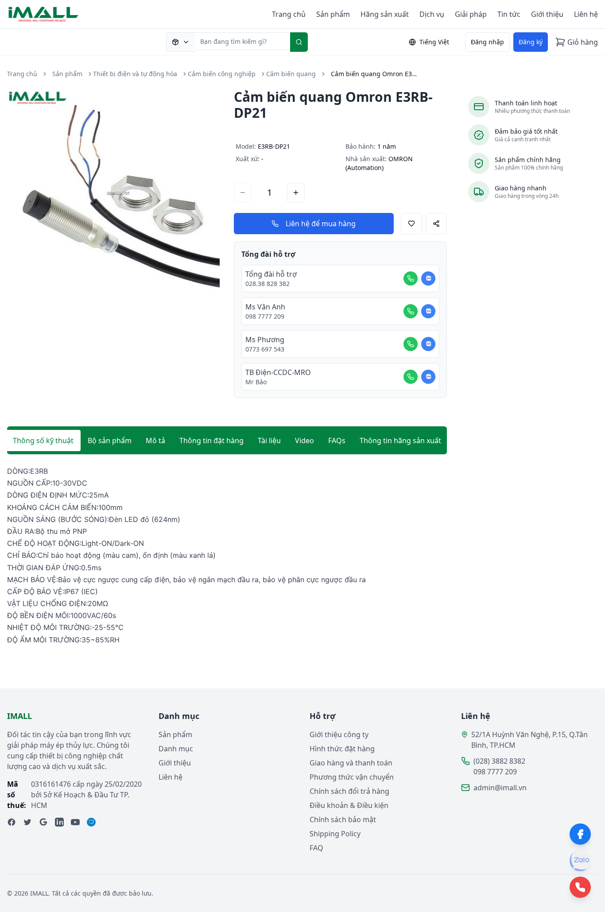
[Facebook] (580, 834)
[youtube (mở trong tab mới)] (75, 822)
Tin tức (508, 14)
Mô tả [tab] (155, 440)
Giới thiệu (547, 14)
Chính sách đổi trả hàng (349, 791)
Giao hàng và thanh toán (351, 763)
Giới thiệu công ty (339, 734)
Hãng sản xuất (385, 14)
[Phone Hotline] (580, 887)
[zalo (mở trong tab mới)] (91, 822)
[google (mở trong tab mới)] (43, 822)
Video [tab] (304, 440)
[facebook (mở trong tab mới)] (11, 822)
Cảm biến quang (291, 74)
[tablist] (227, 440)
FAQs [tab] (336, 440)
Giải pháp (471, 14)
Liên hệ (586, 14)
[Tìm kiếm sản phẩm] (180, 42)
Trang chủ (289, 14)
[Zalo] (580, 860)
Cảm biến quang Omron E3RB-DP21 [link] (375, 74)
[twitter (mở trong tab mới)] (27, 822)
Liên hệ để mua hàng (321, 223)
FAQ (316, 848)
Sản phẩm (333, 14)
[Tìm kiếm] (299, 42)
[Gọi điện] (410, 278)
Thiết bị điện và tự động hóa (135, 74)
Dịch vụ (431, 14)
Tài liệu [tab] (269, 440)
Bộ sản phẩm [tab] (110, 440)
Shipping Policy (335, 834)
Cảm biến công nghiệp (222, 74)
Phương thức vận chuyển (352, 777)
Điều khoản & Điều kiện (349, 805)
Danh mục (176, 749)
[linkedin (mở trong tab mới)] (59, 822)
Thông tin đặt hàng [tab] (211, 440)
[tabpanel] (227, 555)
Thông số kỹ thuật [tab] (43, 440)
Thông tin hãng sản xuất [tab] (400, 440)
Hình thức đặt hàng (342, 749)
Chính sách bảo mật (343, 819)
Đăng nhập (487, 42)
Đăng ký (531, 42)
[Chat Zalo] (428, 278)
